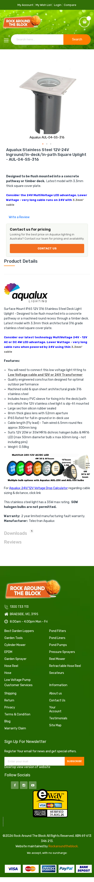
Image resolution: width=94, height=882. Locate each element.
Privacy (9, 707)
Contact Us (47, 248)
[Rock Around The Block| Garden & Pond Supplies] (22, 22)
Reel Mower (57, 659)
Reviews (13, 542)
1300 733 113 (25, 56)
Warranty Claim (15, 728)
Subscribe (74, 761)
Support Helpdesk (48, 56)
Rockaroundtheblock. (63, 846)
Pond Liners (57, 638)
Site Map (55, 725)
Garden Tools (13, 638)
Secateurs (56, 673)
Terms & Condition (17, 714)
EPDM (8, 652)
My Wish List (44, 5)
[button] (43, 144)
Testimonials (58, 718)
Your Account (55, 709)
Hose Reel (11, 666)
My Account (25, 5)
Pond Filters (57, 631)
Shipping (10, 693)
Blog (7, 721)
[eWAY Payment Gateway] (50, 803)
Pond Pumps (58, 645)
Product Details (21, 261)
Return (9, 700)
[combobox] (51, 39)
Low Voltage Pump (17, 680)
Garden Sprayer (15, 659)
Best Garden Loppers (19, 631)
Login (57, 5)
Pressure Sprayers (62, 652)
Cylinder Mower (15, 645)
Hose (7, 673)
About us (55, 693)
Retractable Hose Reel (65, 666)
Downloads (18, 533)
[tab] (47, 261)
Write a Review (19, 217)
